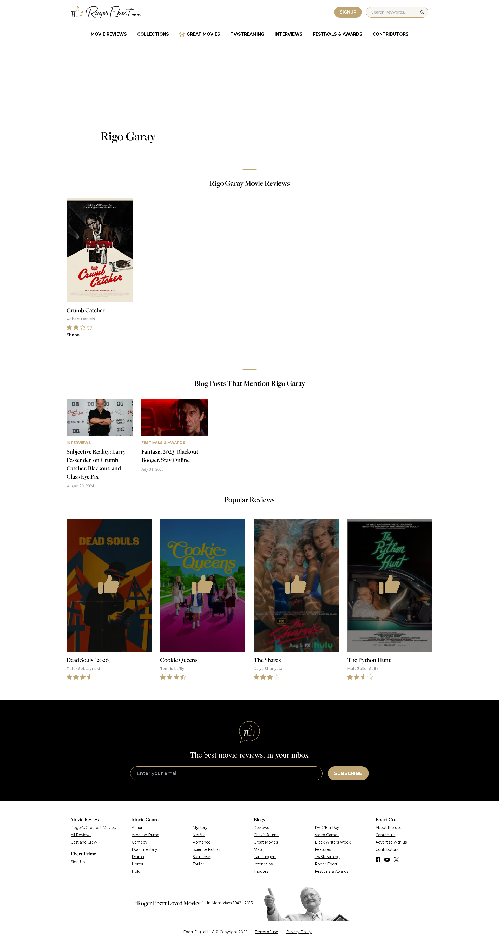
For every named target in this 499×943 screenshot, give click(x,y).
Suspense (201, 856)
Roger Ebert (326, 864)
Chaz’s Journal (266, 835)
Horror (137, 864)
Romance (202, 842)
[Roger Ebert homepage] (106, 12)
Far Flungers (265, 856)
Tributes (261, 871)
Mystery (200, 827)
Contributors (391, 34)
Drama (138, 856)
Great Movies (203, 34)
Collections (153, 34)
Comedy (139, 842)
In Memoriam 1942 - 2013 (230, 903)
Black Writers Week (333, 842)
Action (137, 827)
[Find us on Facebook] (378, 859)
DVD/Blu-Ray (327, 827)
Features (323, 849)
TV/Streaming (247, 34)
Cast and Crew (84, 842)
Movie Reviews (109, 34)
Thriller (198, 864)
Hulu (136, 871)
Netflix (199, 835)
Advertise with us (391, 842)
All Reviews (81, 835)
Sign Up (78, 862)
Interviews (289, 34)
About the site (389, 827)
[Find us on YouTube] (387, 860)
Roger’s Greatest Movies (93, 827)
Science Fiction (206, 849)
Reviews (261, 827)
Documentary (144, 849)
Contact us (385, 835)
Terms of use (266, 931)
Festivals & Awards (337, 34)
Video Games (327, 835)
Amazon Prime (145, 835)
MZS (258, 849)
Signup (348, 12)
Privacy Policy (299, 931)
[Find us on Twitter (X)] (396, 859)
